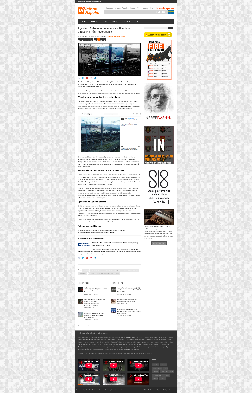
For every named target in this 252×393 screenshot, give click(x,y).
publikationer (101, 251)
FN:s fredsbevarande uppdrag (113, 270)
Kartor (104, 21)
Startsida (83, 21)
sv (98, 40)
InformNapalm (120, 242)
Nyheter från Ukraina (167, 371)
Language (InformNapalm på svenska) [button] (89, 1)
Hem (77, 390)
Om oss (114, 21)
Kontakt (123, 390)
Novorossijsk (83, 273)
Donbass (86, 270)
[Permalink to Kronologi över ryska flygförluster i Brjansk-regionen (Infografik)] (113, 301)
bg (95, 40)
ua (85, 40)
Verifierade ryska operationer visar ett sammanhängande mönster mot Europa (95, 290)
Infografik (125, 21)
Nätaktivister (157, 375)
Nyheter (94, 21)
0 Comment (102, 36)
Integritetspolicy (112, 390)
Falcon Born (83, 36)
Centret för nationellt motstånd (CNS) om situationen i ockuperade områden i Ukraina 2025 (129, 290)
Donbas (156, 365)
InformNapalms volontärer (131, 270)
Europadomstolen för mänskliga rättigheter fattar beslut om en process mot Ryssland (128, 311)
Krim (166, 368)
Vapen (123, 36)
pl (88, 40)
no (101, 40)
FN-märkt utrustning (97, 270)
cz (82, 40)
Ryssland (117, 36)
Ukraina (163, 378)
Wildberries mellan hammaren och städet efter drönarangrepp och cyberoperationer (94, 315)
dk (104, 40)
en (92, 40)
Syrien (118, 273)
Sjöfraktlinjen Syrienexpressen (105, 273)
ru (79, 40)
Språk (136, 21)
